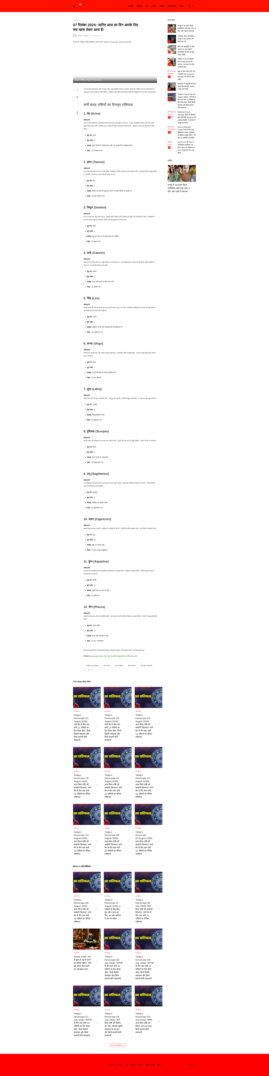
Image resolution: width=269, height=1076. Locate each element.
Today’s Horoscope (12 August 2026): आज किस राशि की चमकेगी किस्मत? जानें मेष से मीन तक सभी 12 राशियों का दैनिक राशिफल (144, 786)
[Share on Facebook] (77, 90)
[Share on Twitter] (77, 97)
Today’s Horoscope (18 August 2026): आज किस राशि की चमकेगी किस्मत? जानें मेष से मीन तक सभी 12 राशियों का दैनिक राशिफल (82, 786)
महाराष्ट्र (139, 6)
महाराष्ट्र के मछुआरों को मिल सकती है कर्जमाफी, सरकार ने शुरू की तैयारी (187, 86)
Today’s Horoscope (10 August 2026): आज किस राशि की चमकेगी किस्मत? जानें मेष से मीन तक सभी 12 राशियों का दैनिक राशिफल (82, 843)
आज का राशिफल (119, 665)
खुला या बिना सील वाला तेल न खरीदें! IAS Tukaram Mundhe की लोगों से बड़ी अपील (186, 75)
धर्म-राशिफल (76, 20)
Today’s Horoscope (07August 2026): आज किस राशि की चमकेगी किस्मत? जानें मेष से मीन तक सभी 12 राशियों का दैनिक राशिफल (144, 843)
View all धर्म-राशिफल (116, 1045)
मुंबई (147, 6)
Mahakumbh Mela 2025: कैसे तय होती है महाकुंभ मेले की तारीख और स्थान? (113, 656)
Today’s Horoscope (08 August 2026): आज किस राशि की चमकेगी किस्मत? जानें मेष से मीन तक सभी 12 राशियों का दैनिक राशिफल (113, 843)
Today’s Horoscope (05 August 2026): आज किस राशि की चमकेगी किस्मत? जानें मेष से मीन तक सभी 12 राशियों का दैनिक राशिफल (82, 911)
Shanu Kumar (83, 36)
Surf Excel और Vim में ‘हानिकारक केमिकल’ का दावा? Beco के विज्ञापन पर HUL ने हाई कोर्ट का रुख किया (186, 147)
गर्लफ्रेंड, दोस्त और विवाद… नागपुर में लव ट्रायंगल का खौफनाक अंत (187, 39)
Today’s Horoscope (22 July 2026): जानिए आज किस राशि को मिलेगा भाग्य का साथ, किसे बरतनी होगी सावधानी (143, 1023)
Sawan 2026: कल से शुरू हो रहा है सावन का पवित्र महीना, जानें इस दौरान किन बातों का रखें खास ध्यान (82, 962)
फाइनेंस (162, 6)
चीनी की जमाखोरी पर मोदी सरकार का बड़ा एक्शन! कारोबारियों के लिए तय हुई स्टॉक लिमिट (186, 51)
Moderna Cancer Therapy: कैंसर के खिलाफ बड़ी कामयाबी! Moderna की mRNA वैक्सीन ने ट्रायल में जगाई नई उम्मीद (187, 117)
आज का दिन (107, 665)
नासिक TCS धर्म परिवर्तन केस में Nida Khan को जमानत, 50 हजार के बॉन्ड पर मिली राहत (186, 63)
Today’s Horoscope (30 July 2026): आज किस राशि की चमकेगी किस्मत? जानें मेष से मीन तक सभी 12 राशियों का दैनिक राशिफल (144, 911)
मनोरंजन (153, 6)
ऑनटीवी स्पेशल (172, 6)
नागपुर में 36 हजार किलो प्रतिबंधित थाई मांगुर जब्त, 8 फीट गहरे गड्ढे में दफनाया (187, 28)
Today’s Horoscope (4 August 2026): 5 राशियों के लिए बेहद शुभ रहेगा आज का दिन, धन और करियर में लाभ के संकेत (113, 909)
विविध (181, 6)
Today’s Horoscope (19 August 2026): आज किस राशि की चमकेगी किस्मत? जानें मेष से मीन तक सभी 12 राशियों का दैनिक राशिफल (144, 726)
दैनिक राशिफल (132, 665)
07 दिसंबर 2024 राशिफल (92, 665)
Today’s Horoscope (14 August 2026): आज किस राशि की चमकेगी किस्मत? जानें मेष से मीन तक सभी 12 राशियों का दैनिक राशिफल (113, 786)
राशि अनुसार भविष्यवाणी (146, 665)
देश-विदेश (130, 6)
